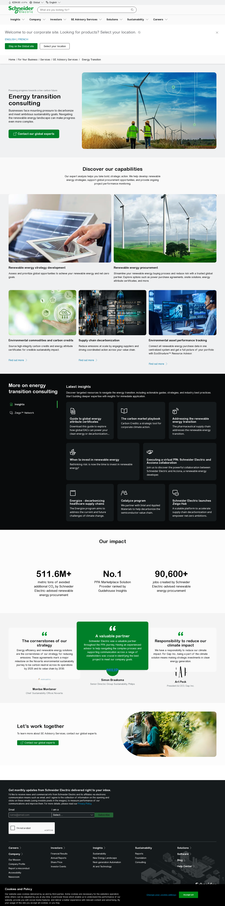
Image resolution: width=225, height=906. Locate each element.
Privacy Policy (84, 803)
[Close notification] (217, 33)
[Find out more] (88, 360)
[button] (38, 742)
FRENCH (23, 39)
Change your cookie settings (161, 895)
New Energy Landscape (105, 858)
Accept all (188, 895)
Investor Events (58, 866)
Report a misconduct (19, 868)
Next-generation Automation (107, 862)
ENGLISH (10, 39)
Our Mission (15, 860)
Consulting (140, 862)
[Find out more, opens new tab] (18, 360)
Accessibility (15, 872)
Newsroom (14, 877)
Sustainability (99, 853)
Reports (139, 853)
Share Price (56, 862)
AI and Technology (102, 866)
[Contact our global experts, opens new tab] (34, 134)
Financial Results (59, 853)
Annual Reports (58, 858)
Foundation (140, 858)
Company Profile (17, 864)
